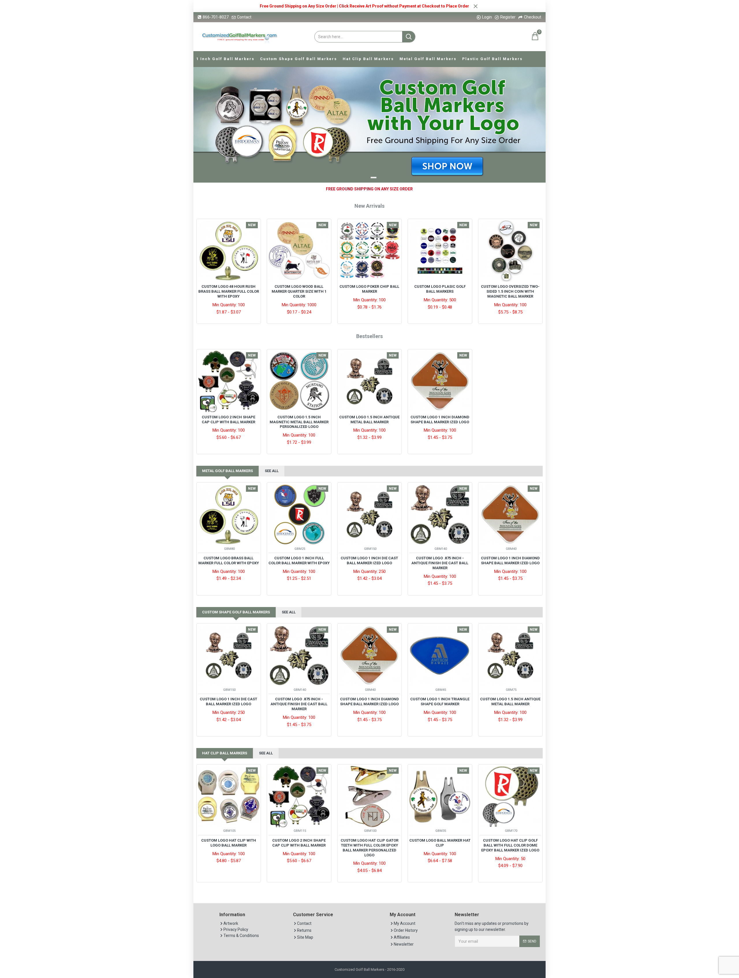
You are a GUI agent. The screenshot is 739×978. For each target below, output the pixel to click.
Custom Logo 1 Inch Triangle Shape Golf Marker (439, 701)
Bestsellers (369, 336)
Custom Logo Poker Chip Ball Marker (369, 289)
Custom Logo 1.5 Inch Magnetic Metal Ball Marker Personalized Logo (299, 422)
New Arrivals (369, 206)
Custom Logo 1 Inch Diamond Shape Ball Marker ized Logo (439, 419)
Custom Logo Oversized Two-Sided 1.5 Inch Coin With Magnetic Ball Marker (510, 291)
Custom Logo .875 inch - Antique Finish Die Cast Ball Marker (439, 563)
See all (272, 471)
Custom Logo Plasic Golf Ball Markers (440, 289)
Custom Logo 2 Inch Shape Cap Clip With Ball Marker (228, 419)
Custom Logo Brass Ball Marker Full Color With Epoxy (228, 560)
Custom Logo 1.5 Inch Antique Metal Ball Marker (369, 419)
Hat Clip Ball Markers (224, 753)
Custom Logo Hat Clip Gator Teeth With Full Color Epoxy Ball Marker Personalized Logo (369, 847)
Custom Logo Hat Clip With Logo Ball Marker (228, 842)
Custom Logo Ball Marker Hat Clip (440, 842)
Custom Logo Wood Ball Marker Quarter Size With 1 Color (299, 291)
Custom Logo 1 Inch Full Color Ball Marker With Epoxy (299, 560)
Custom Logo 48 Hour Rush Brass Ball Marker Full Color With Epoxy (228, 291)
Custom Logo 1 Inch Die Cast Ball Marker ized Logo (369, 560)
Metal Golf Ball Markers (227, 471)
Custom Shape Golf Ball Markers (236, 612)
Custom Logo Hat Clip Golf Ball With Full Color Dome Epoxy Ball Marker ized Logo (510, 845)
